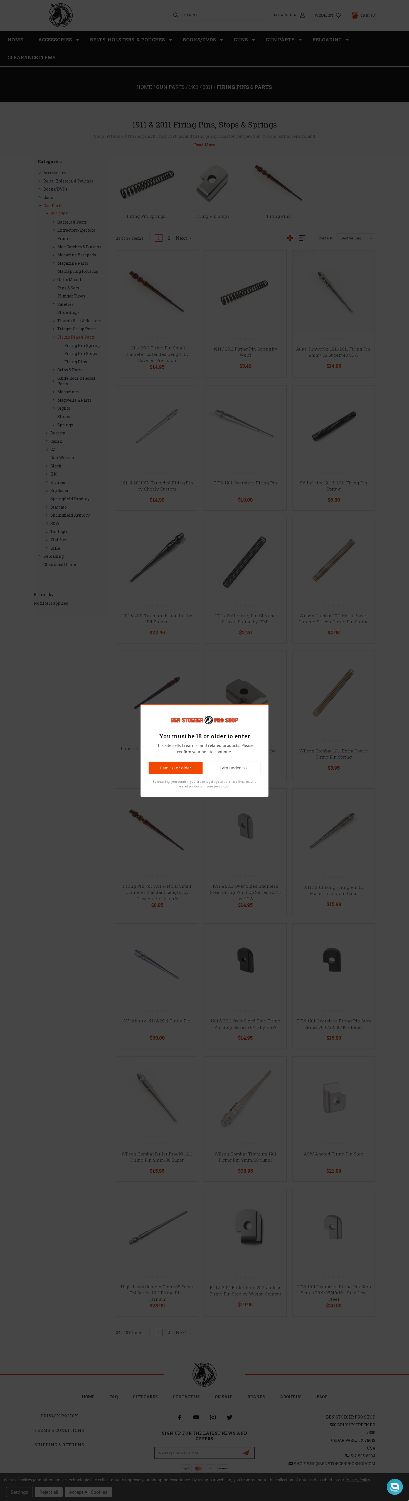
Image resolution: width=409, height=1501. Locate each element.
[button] (395, 1487)
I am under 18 (233, 767)
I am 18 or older (175, 767)
